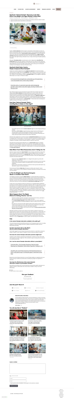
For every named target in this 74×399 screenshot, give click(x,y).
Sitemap (61, 397)
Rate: (10, 375)
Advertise (61, 392)
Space (53, 9)
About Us (61, 389)
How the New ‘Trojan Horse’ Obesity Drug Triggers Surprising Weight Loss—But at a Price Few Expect (34, 322)
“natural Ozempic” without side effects (29, 53)
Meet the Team (61, 390)
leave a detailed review (28, 279)
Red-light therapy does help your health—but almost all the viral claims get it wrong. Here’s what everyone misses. (17, 322)
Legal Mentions (61, 394)
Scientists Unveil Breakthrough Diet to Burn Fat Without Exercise (16, 355)
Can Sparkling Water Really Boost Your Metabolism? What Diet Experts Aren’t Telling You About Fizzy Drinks (34, 339)
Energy (38, 9)
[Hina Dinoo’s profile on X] (21, 305)
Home (15, 9)
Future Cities (21, 9)
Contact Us (61, 393)
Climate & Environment (30, 9)
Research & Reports (46, 9)
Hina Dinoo (25, 295)
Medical (58, 9)
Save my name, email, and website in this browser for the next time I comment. (25, 383)
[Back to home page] (37, 3)
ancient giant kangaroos (15, 147)
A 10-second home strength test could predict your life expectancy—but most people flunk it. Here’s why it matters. (35, 356)
